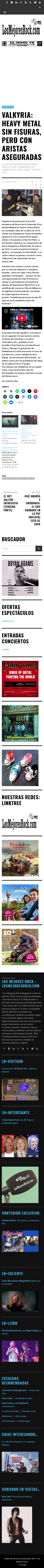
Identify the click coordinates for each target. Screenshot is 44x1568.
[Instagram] (11, 2)
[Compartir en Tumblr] (32, 184)
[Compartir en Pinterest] (40, 181)
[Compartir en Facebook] (27, 181)
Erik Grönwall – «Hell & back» (16, 1421)
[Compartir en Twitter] (32, 181)
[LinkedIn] (16, 2)
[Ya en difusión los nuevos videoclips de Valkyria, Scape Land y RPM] (10, 421)
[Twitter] (35, 2)
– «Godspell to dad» (17, 1398)
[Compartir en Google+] (36, 181)
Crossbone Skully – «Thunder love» (19, 1411)
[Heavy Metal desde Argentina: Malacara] (11, 457)
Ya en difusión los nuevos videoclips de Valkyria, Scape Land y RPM (10, 432)
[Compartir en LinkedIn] (36, 184)
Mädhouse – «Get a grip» (14, 1416)
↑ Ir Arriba (22, 1565)
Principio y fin (22, 478)
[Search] (5, 12)
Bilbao (4, 478)
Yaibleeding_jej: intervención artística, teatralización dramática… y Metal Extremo (28, 432)
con (13, 1330)
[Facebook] (7, 2)
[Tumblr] (30, 2)
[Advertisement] (22, 78)
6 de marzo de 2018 (10, 181)
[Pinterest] (21, 2)
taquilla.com (8, 621)
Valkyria (31, 478)
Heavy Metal (12, 478)
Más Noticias (7, 107)
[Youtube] (40, 2)
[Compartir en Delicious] (40, 184)
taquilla (5, 649)
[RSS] (25, 2)
